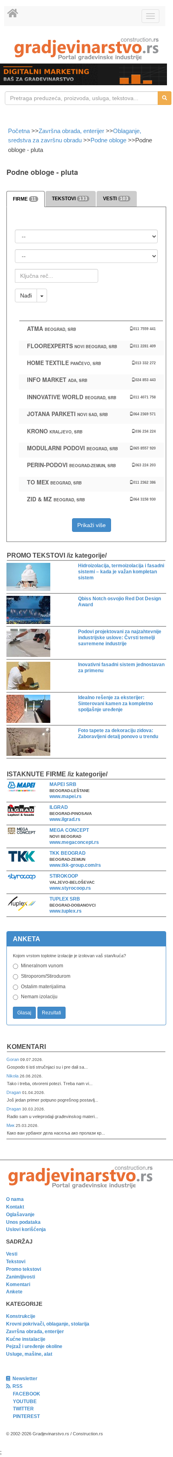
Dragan (14, 1092)
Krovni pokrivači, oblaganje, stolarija (47, 1324)
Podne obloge (108, 140)
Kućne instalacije (25, 1339)
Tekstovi (15, 1261)
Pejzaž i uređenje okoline (34, 1346)
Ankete (14, 1292)
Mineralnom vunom (42, 966)
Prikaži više (91, 525)
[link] (86, 49)
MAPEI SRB (62, 784)
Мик (11, 1125)
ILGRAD (58, 807)
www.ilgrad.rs (64, 819)
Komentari (26, 1046)
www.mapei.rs (65, 796)
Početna (19, 130)
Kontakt (15, 1207)
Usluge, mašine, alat (29, 1354)
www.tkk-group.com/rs (75, 865)
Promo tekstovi (23, 1269)
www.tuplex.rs (65, 911)
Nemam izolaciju (39, 996)
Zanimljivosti (20, 1277)
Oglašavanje (20, 1214)
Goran (13, 1059)
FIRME (24, 199)
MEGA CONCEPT (69, 830)
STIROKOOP (63, 876)
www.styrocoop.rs (70, 888)
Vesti (11, 1254)
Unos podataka (23, 1222)
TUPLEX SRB (64, 899)
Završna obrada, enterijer (71, 130)
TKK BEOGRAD (67, 853)
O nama (15, 1199)
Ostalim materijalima (43, 986)
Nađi (26, 295)
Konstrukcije (20, 1316)
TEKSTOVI (69, 198)
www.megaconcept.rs (74, 842)
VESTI (115, 198)
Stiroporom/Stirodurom (45, 976)
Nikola (13, 1075)
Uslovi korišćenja (26, 1229)
